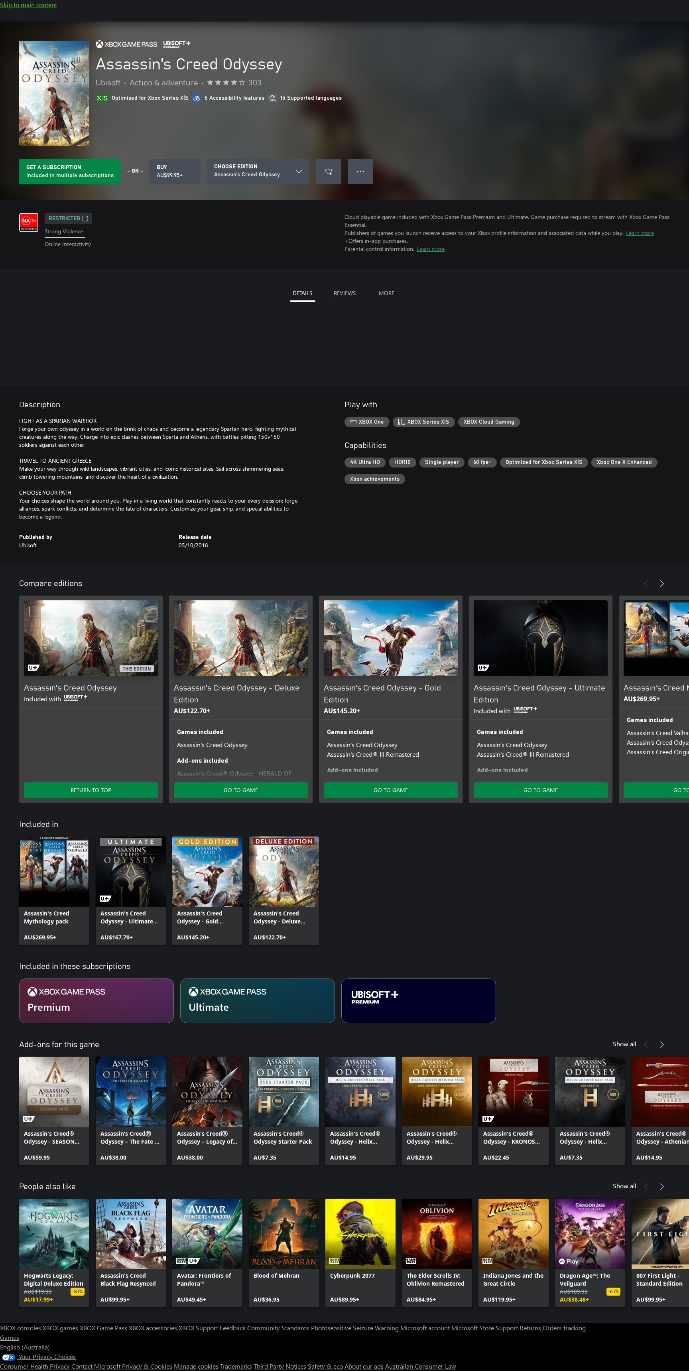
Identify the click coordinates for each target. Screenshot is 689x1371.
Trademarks (236, 1366)
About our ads (364, 1366)
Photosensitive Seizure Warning (355, 1328)
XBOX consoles (20, 1328)
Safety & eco (325, 1366)
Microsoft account (425, 1328)
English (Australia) (25, 1347)
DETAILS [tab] (302, 293)
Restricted (64, 218)
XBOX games (60, 1328)
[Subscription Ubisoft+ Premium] (418, 1000)
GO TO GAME (241, 790)
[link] (54, 890)
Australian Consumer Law (420, 1366)
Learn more (640, 233)
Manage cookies (196, 1366)
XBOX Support (198, 1328)
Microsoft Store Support (484, 1328)
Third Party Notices (280, 1366)
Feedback (233, 1328)
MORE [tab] (386, 293)
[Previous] (646, 583)
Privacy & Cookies (147, 1366)
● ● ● (360, 171)
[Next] (662, 583)
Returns (530, 1328)
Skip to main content (28, 4)
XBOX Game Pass (103, 1328)
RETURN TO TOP (91, 790)
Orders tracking (564, 1328)
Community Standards (278, 1328)
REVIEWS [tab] (345, 293)
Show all (624, 1044)
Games (9, 1337)
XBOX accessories (153, 1328)
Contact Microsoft (95, 1366)
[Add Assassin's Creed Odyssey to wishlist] (328, 171)
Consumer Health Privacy (35, 1366)
